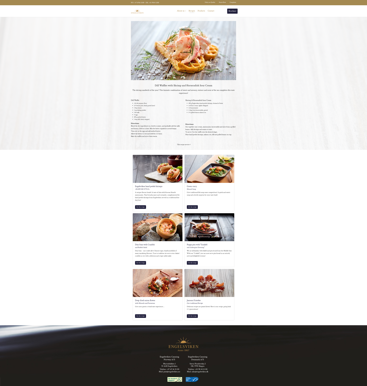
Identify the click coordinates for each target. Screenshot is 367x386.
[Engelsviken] (137, 11)
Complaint (233, 2)
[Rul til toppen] (363, 382)
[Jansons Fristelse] (209, 283)
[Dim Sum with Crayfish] (157, 227)
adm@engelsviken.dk (200, 371)
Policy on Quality (210, 2)
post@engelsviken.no (172, 371)
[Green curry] (209, 169)
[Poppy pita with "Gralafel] (209, 227)
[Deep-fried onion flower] (157, 283)
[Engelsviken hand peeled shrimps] (157, 169)
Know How (222, 2)
